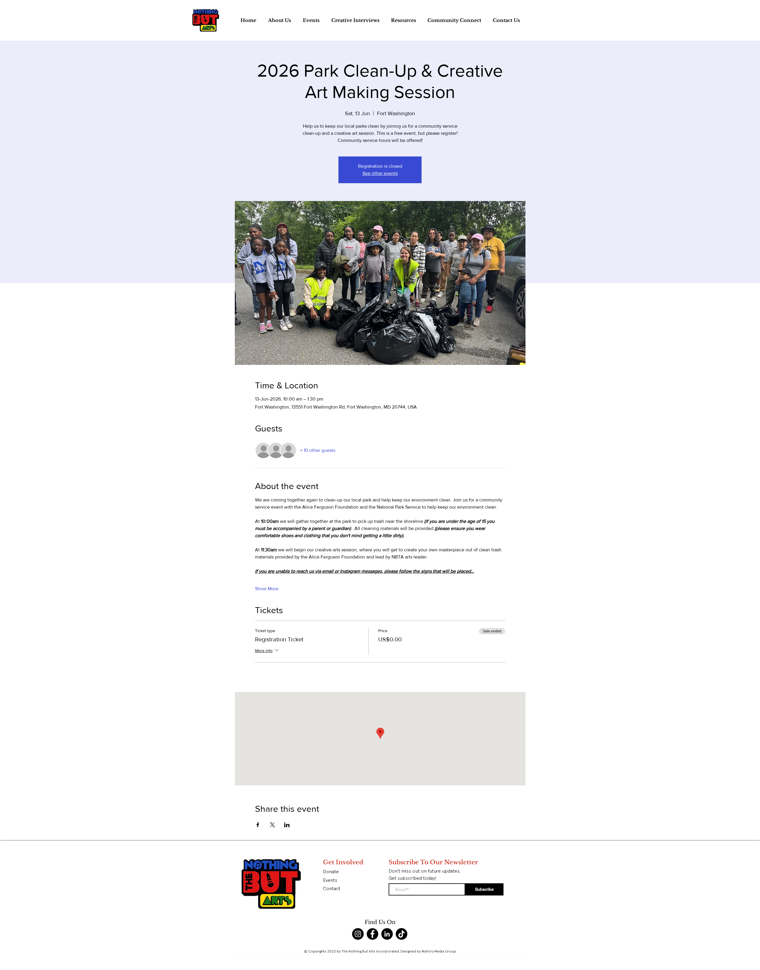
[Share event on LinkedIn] (287, 824)
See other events (380, 173)
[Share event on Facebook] (258, 824)
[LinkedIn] (387, 934)
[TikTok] (401, 934)
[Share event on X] (272, 824)
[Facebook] (372, 934)
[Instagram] (358, 934)
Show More (266, 588)
